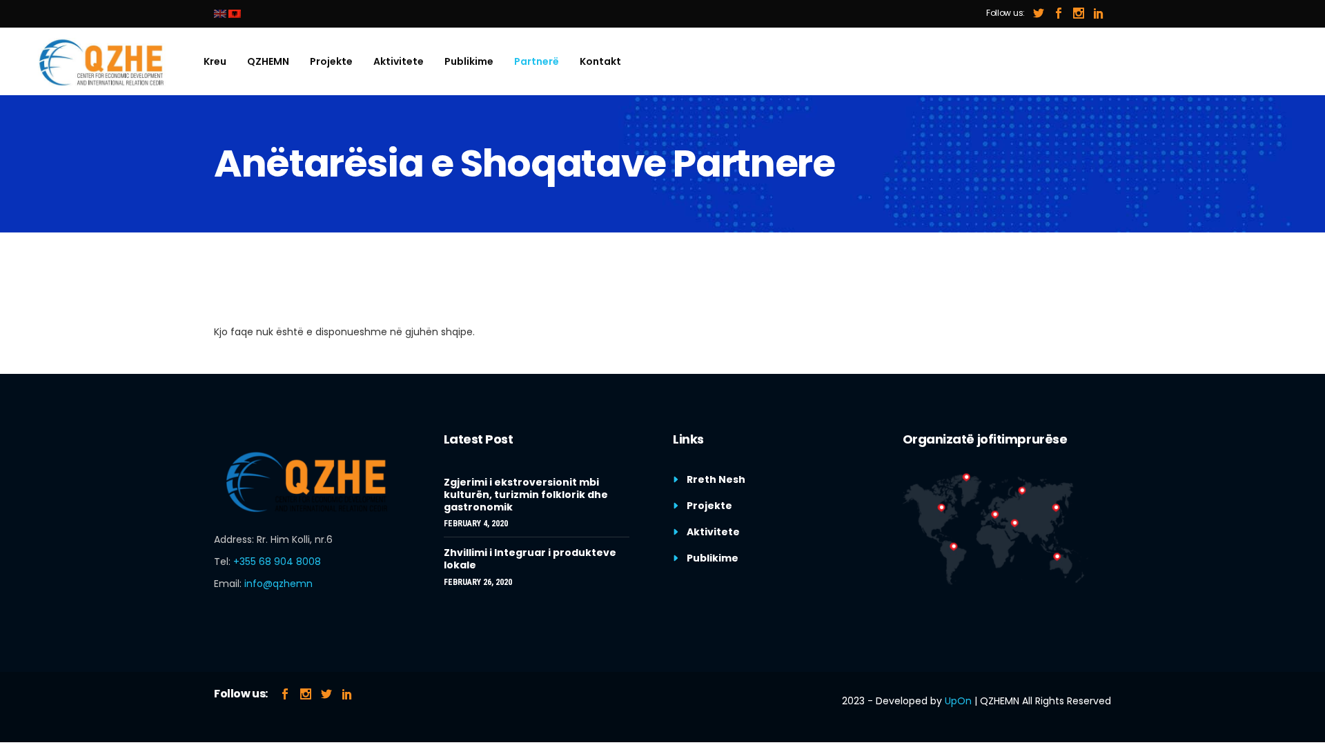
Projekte (709, 506)
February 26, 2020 (478, 582)
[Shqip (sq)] (234, 13)
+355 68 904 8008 (277, 561)
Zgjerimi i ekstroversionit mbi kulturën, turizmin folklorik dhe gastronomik (526, 494)
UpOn (958, 701)
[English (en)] (220, 13)
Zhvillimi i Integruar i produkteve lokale (530, 559)
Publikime (712, 558)
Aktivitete (713, 532)
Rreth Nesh (716, 479)
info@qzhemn (278, 583)
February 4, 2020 (476, 523)
